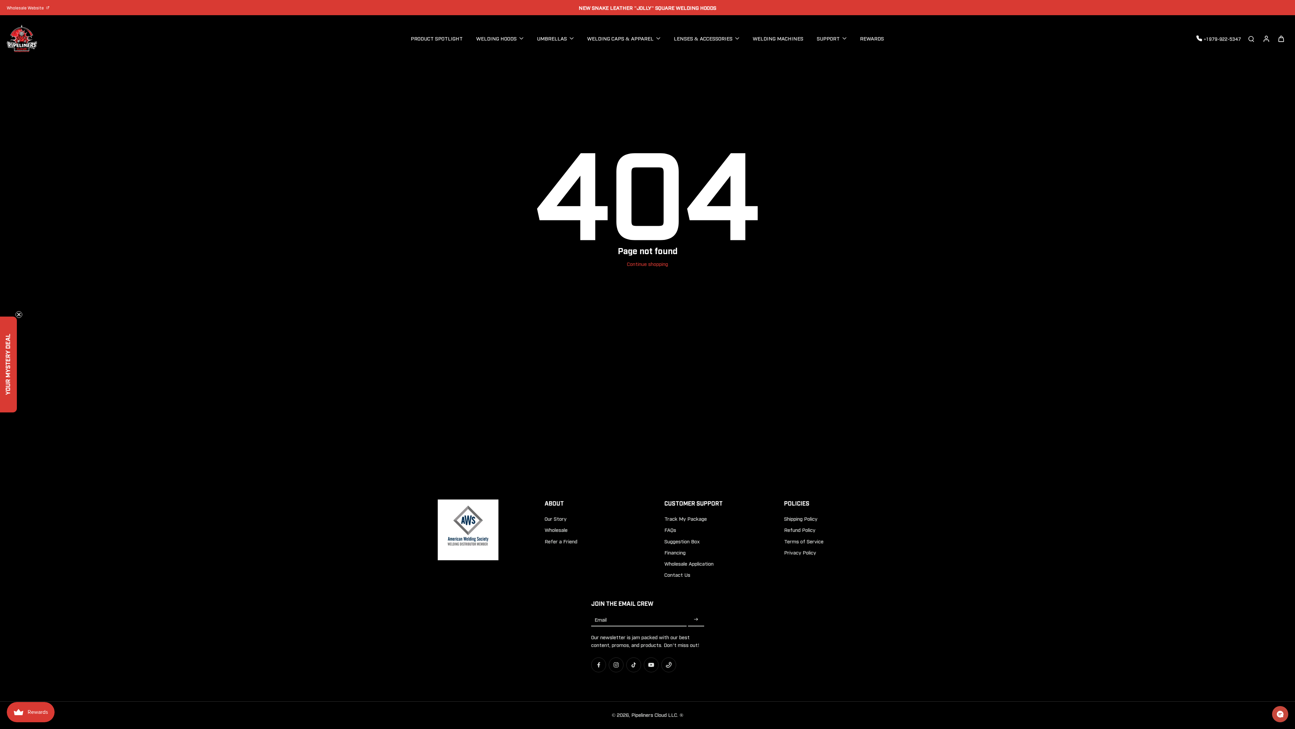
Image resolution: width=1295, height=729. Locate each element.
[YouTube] (651, 664)
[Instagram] (616, 664)
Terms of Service (804, 541)
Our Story (556, 518)
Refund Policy (799, 529)
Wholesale (556, 529)
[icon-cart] (1280, 38)
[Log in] (1266, 38)
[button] (8, 364)
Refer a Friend (561, 541)
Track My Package (685, 518)
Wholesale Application (689, 563)
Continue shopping (647, 264)
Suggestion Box (682, 541)
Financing (675, 552)
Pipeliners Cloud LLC (654, 714)
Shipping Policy (800, 518)
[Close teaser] (19, 314)
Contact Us (677, 574)
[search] (1251, 38)
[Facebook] (598, 664)
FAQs (670, 529)
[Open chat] (1280, 714)
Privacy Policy (800, 552)
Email (601, 619)
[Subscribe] (696, 619)
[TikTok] (633, 664)
